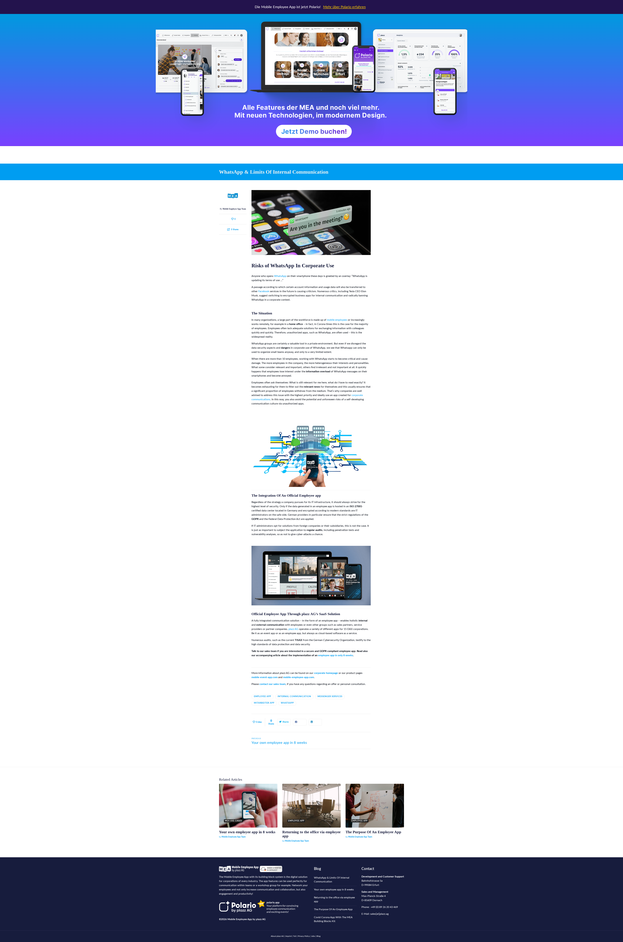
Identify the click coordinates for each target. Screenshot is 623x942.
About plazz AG (278, 936)
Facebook (263, 291)
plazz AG (293, 629)
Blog (317, 869)
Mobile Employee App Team (234, 209)
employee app (262, 696)
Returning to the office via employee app (334, 899)
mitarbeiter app (264, 703)
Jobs (313, 936)
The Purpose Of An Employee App (373, 832)
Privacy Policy (304, 936)
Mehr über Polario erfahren (344, 7)
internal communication (294, 696)
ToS (294, 936)
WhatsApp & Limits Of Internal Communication (331, 879)
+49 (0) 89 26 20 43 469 (384, 907)
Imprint (289, 936)
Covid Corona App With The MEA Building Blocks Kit (333, 919)
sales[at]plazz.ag (379, 914)
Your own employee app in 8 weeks (247, 832)
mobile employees (337, 320)
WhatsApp (280, 276)
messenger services (330, 696)
